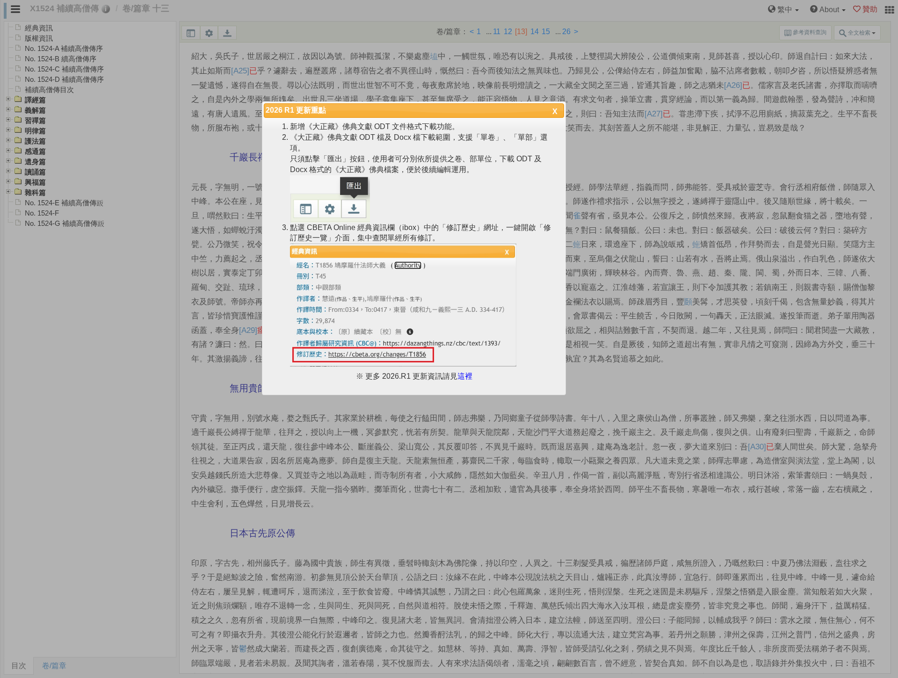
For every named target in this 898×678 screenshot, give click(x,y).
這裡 (464, 376)
